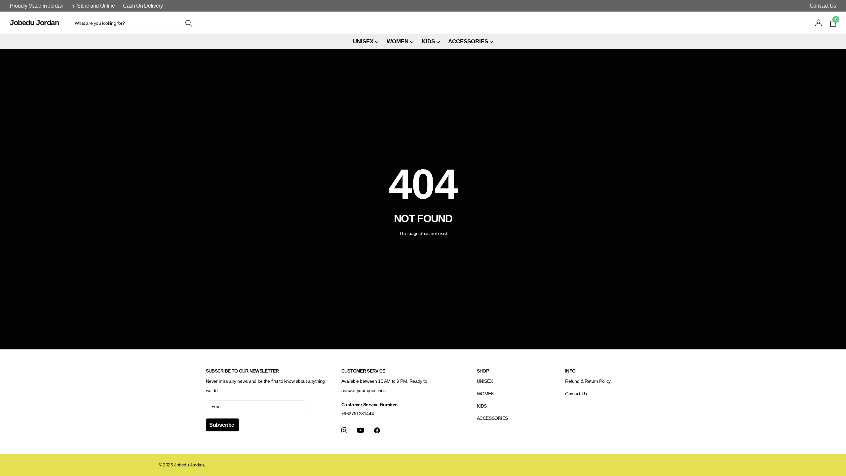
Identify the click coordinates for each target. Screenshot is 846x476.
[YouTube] (360, 430)
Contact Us (576, 393)
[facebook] (377, 430)
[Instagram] (344, 430)
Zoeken (189, 23)
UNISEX (485, 381)
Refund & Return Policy (588, 381)
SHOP (483, 371)
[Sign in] (818, 23)
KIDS (482, 406)
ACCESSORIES (492, 418)
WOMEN (485, 393)
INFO (570, 371)
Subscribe (222, 425)
